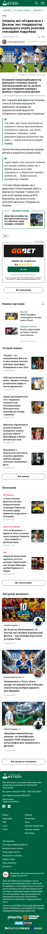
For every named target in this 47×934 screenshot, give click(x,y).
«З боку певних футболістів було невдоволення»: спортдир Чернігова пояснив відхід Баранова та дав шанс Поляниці (15, 507)
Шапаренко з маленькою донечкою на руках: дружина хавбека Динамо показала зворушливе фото (15, 457)
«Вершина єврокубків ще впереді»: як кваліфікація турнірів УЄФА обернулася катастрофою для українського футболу (22, 739)
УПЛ (4, 16)
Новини (28, 815)
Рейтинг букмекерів (34, 826)
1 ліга (5, 826)
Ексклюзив (30, 818)
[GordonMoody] (31, 917)
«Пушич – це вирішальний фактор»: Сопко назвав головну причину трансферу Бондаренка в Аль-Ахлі (15, 361)
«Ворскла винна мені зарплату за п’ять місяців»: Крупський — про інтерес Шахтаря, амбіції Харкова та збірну (15, 563)
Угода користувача (11, 852)
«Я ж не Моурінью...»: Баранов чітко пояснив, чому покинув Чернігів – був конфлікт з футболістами (16, 536)
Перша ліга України (11, 527)
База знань (30, 833)
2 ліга (5, 829)
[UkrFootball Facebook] (4, 806)
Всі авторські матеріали (23, 761)
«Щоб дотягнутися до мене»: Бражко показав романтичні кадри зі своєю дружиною (15, 382)
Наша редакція (9, 863)
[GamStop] (23, 923)
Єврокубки (7, 818)
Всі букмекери (23, 290)
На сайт (23, 269)
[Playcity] (15, 917)
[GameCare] (36, 928)
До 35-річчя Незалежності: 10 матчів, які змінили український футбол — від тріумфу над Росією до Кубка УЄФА (23, 634)
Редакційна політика (12, 855)
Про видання (8, 841)
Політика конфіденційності (15, 844)
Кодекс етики (9, 859)
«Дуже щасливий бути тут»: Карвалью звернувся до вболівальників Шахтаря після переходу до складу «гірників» (15, 405)
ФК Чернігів (8, 495)
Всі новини (23, 476)
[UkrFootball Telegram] (9, 806)
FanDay (8, 143)
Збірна (5, 815)
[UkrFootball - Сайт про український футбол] (10, 3)
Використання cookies (13, 848)
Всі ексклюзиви (23, 583)
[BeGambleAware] (17, 928)
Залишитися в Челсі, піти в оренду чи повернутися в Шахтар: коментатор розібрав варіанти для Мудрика (23, 686)
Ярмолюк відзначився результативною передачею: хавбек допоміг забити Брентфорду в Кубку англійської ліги (15, 432)
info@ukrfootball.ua (11, 801)
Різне (27, 822)
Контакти (7, 866)
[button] (36, 3)
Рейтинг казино (32, 829)
